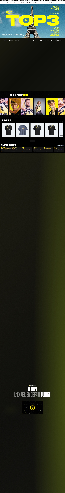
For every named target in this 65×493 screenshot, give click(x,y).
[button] (53, 2)
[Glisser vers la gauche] (60, 122)
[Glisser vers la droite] (62, 122)
